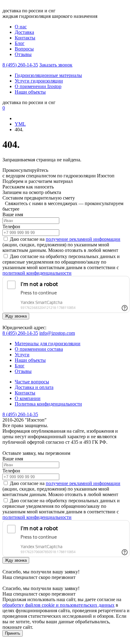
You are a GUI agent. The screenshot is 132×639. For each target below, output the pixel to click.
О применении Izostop (38, 86)
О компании (28, 398)
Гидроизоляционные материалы (48, 75)
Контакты (25, 37)
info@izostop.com (57, 333)
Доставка (24, 32)
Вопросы (24, 48)
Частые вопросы (32, 381)
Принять (12, 633)
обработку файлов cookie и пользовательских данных (58, 605)
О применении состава (39, 349)
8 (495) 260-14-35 (20, 64)
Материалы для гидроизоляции (47, 343)
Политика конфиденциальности (48, 403)
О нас (21, 26)
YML (20, 124)
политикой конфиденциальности (37, 273)
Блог (20, 43)
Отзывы (23, 54)
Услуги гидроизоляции (39, 80)
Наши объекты (30, 92)
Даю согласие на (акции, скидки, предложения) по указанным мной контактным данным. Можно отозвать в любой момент (61, 245)
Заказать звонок (55, 64)
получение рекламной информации (83, 239)
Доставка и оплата (34, 387)
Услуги (22, 354)
